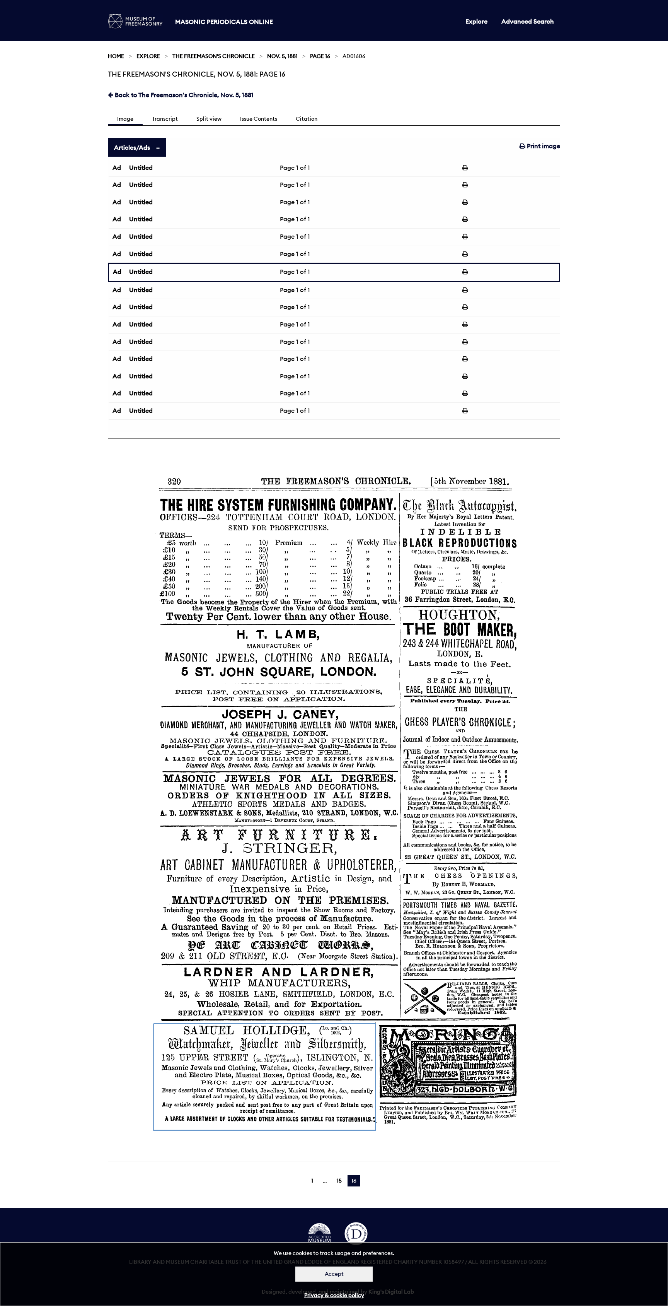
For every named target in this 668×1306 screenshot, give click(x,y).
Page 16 (320, 56)
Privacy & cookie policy (334, 1295)
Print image (542, 146)
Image (125, 118)
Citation (306, 118)
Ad (116, 167)
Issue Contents (258, 118)
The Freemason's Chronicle (213, 56)
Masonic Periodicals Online (224, 22)
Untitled (141, 167)
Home (116, 56)
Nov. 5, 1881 (282, 56)
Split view (209, 118)
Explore (476, 21)
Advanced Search (527, 21)
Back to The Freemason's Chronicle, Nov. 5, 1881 (183, 95)
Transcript (165, 118)
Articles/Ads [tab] (132, 147)
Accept (334, 1273)
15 (339, 1180)
